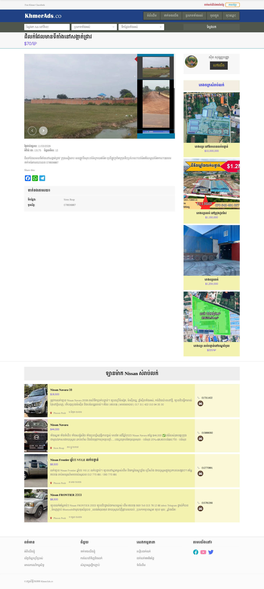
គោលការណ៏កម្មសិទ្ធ (34, 565)
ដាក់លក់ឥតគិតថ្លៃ (145, 558)
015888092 (207, 433)
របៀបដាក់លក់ (144, 551)
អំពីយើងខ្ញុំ (29, 551)
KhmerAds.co (47, 581)
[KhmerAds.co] (57, 16)
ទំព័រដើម (141, 565)
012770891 (207, 468)
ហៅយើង (218, 65)
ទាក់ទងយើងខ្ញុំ (87, 551)
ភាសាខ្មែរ (232, 5)
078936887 (70, 205)
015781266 (207, 503)
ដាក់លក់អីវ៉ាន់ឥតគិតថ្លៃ (214, 5)
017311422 (207, 398)
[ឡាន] (200, 403)
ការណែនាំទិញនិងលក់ (91, 558)
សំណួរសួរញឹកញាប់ (90, 565)
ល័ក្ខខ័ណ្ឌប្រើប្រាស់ (33, 558)
